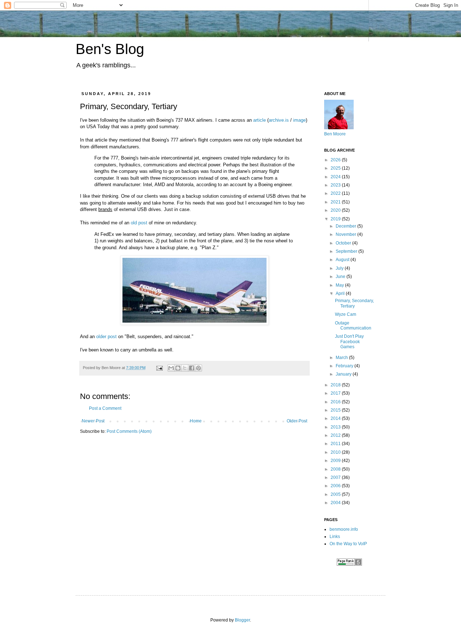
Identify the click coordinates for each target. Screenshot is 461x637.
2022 (336, 193)
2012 (336, 435)
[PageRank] (349, 564)
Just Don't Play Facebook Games (349, 341)
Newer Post (93, 420)
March (342, 357)
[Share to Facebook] (191, 368)
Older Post (297, 420)
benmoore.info (344, 529)
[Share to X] (184, 368)
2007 (336, 477)
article (259, 120)
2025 (336, 168)
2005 (336, 494)
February (345, 365)
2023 (336, 185)
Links (335, 536)
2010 (336, 452)
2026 (336, 159)
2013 (336, 427)
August (343, 259)
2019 (336, 218)
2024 (336, 176)
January (344, 374)
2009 (336, 460)
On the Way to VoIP (348, 543)
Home (196, 420)
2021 (336, 202)
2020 (336, 210)
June (341, 276)
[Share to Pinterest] (198, 368)
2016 (336, 401)
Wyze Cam (345, 314)
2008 (336, 469)
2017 (336, 393)
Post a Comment (105, 408)
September (347, 251)
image (299, 120)
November (346, 234)
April (341, 293)
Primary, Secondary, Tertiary (354, 303)
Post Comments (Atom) (129, 431)
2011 (336, 443)
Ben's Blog (110, 49)
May (340, 285)
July (340, 268)
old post (139, 222)
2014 (336, 418)
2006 (336, 485)
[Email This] (171, 368)
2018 (336, 384)
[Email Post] (159, 367)
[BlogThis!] (178, 368)
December (346, 226)
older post (106, 336)
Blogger (242, 620)
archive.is (279, 120)
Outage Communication (353, 325)
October (344, 243)
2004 (336, 502)
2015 (336, 410)
